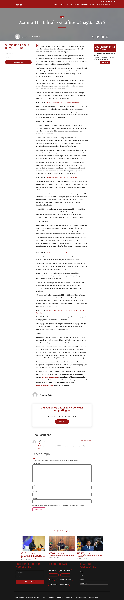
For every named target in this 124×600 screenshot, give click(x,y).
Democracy (52, 570)
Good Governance (65, 570)
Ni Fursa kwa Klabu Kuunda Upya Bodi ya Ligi (61, 177)
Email (34, 491)
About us (51, 597)
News (62, 5)
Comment (36, 463)
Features (69, 5)
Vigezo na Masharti (94, 597)
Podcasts (84, 5)
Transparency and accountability (59, 584)
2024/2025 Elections (103, 5)
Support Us (60, 597)
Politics (25, 552)
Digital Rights (66, 575)
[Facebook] (106, 1)
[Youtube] (109, 1)
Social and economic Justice (65, 579)
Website (35, 498)
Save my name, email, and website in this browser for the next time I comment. (59, 505)
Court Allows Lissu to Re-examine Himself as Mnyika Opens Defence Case (62, 554)
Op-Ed (76, 5)
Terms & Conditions (80, 597)
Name (34, 485)
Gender (51, 579)
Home (55, 5)
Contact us (69, 597)
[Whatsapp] (101, 1)
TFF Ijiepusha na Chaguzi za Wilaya (58, 253)
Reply (39, 448)
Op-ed (62, 17)
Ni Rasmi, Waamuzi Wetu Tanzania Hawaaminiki (62, 102)
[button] (114, 1)
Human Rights (53, 575)
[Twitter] (103, 1)
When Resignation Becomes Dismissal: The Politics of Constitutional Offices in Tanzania (89, 555)
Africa (92, 5)
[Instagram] (111, 1)
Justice (82, 575)
